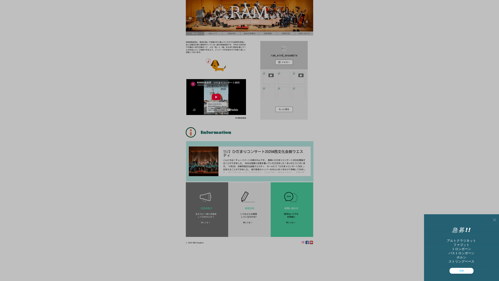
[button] (494, 220)
